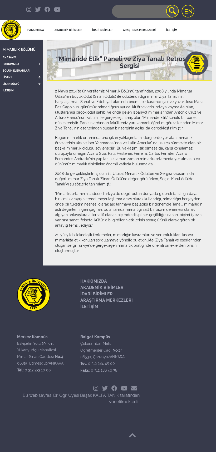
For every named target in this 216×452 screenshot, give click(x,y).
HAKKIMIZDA (11, 64)
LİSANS (7, 77)
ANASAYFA (10, 57)
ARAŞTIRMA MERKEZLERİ (106, 300)
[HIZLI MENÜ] (196, 63)
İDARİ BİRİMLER (102, 30)
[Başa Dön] (132, 435)
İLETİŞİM (8, 90)
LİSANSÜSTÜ (11, 83)
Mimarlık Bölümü (19, 50)
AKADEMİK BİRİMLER (102, 287)
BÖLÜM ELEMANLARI (16, 70)
